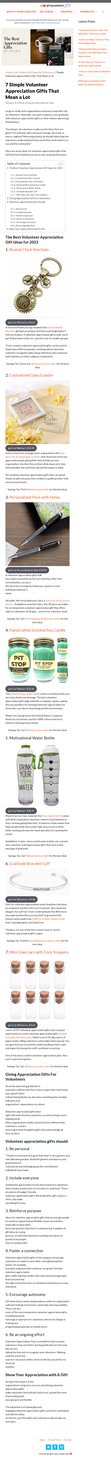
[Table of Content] (60, 164)
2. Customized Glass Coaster (27, 178)
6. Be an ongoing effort (24, 225)
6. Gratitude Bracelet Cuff (25, 191)
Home (8, 72)
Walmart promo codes (37, 489)
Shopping (66, 11)
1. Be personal (20, 209)
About (42, 1440)
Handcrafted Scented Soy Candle (37, 630)
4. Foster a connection (24, 219)
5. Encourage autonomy (25, 222)
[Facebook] (55, 1447)
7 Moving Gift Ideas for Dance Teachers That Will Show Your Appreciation (92, 52)
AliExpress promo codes (43, 363)
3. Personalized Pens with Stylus (28, 181)
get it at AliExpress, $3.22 (21, 1025)
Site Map (67, 1440)
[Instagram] (61, 1447)
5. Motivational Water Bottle (27, 188)
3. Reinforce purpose (23, 215)
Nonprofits (87, 11)
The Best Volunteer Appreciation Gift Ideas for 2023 (36, 168)
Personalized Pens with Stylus (34, 497)
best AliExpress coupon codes (45, 940)
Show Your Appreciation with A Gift (27, 229)
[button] (103, 12)
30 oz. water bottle (52, 815)
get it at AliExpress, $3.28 (21, 899)
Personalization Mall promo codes (42, 618)
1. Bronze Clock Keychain (25, 175)
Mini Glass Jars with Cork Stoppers (39, 952)
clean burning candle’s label (24, 693)
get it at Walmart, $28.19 (21, 810)
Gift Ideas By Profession (40, 72)
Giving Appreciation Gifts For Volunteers (29, 198)
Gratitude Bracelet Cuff (29, 863)
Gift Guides (46, 11)
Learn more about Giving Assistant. (46, 23)
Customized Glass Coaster (31, 375)
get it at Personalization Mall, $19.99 (27, 570)
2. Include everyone (23, 212)
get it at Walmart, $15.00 (21, 688)
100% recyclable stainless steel (48, 918)
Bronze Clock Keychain (29, 249)
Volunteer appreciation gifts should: (27, 201)
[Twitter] (48, 1447)
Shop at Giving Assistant (22, 11)
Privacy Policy (54, 1440)
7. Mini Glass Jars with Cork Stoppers (31, 194)
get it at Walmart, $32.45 (21, 448)
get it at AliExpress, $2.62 (21, 322)
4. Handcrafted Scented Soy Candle (29, 185)
